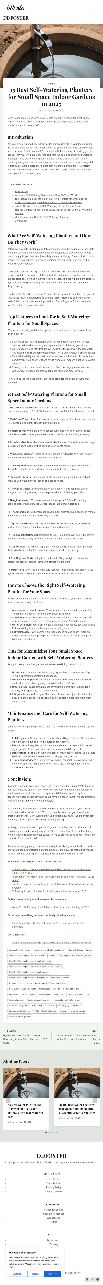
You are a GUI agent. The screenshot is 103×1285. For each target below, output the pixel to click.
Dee (44, 110)
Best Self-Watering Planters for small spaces (28, 972)
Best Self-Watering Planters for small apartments (30, 961)
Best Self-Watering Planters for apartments (27, 955)
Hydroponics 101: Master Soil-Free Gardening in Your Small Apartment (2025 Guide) (25, 1037)
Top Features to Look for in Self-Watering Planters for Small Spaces (51, 199)
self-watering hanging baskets (22, 994)
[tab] (46, 1132)
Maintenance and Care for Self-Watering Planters (41, 217)
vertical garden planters (19, 1011)
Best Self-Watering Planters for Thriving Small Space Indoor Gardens (39, 978)
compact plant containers (20, 983)
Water (51, 84)
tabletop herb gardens (19, 1005)
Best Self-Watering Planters (79, 950)
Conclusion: (21, 220)
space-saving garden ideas (39, 1000)
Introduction (21, 191)
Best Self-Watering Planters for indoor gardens (70, 955)
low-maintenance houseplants (22, 989)
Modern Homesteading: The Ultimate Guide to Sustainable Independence (51, 942)
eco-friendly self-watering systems (50, 983)
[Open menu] (95, 11)
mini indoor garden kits (49, 989)
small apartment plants (79, 994)
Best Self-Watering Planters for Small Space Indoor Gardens (35, 967)
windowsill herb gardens (20, 1017)
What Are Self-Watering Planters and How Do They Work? (46, 195)
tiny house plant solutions (43, 1005)
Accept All (52, 1274)
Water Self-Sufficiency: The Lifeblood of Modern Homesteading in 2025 (50, 907)
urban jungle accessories (70, 1005)
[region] (34, 1264)
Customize (18, 1274)
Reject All (35, 1274)
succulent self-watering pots (67, 1000)
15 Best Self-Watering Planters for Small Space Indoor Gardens (48, 202)
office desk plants (71, 989)
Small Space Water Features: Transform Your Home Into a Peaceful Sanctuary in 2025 (76, 1109)
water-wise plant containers (72, 1011)
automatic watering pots (20, 950)
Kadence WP (75, 1273)
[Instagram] (97, 1279)
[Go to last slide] (8, 1099)
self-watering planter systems (52, 994)
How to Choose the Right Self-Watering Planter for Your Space (48, 206)
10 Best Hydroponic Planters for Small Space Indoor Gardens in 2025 (49, 891)
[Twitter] (92, 1279)
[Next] (95, 1099)
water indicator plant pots (45, 1011)
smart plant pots (16, 1000)
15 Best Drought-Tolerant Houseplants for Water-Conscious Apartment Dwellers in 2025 (77, 1037)
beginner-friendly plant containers (49, 950)
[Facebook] (87, 1279)
